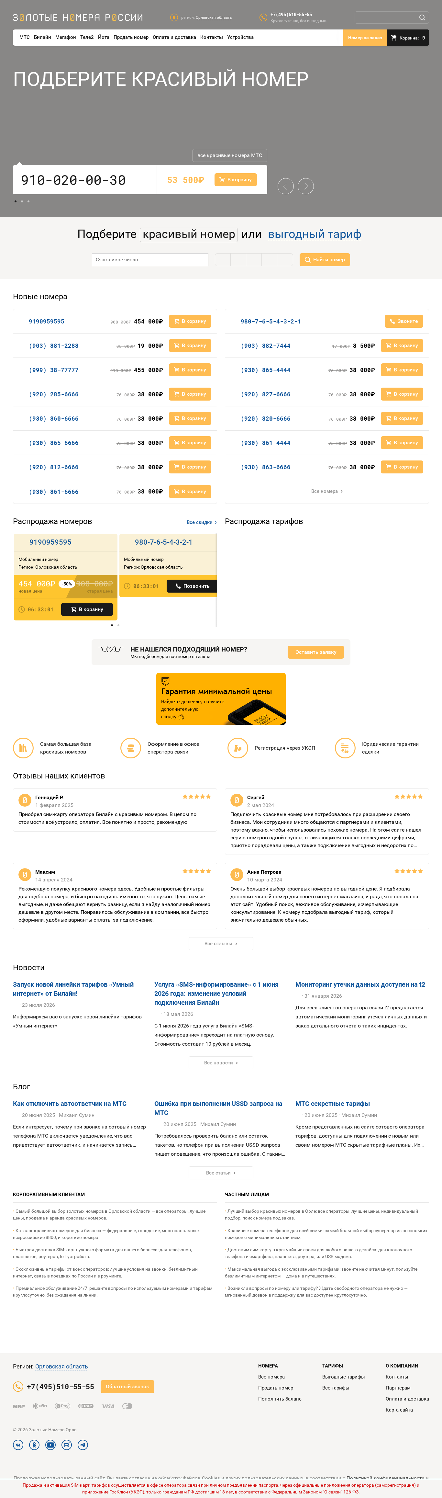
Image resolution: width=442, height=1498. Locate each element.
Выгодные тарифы (343, 1377)
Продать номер (131, 37)
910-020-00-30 (73, 179)
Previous (286, 181)
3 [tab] (28, 201)
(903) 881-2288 (54, 345)
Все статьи (218, 1173)
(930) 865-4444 (266, 370)
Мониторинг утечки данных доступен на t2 (360, 984)
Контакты (211, 37)
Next (303, 181)
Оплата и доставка (174, 37)
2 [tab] (22, 201)
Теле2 (87, 37)
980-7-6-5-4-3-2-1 (271, 321)
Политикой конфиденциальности (386, 1478)
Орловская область (61, 1366)
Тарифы (332, 1366)
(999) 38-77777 (54, 370)
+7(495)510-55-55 (291, 14)
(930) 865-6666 (54, 443)
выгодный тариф (314, 234)
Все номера (324, 491)
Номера (268, 1366)
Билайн (42, 37)
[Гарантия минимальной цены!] (221, 699)
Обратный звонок (127, 1386)
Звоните (408, 321)
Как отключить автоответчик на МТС (70, 1103)
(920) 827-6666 (266, 394)
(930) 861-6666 (54, 491)
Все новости (218, 1063)
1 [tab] (16, 201)
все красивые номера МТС (229, 155)
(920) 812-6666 (54, 467)
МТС (24, 37)
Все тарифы (335, 1388)
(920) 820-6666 (266, 418)
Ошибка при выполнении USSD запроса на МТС (218, 1108)
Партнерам (398, 1388)
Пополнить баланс (280, 1399)
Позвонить (196, 586)
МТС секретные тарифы (332, 1103)
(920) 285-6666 (54, 394)
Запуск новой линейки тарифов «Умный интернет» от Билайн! (73, 989)
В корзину (91, 609)
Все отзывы (218, 944)
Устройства (240, 37)
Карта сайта (399, 1410)
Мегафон (65, 37)
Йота (103, 37)
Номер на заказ (365, 37)
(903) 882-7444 (266, 345)
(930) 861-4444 (266, 443)
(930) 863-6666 (266, 467)
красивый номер (189, 234)
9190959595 (46, 321)
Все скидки (200, 522)
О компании (402, 1366)
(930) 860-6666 (54, 418)
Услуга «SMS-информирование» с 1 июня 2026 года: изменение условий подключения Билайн (216, 993)
